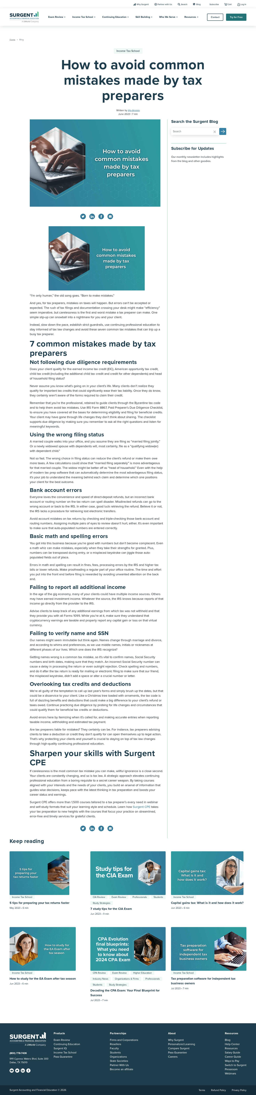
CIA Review (99, 897)
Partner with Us (165, 4)
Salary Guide (232, 1052)
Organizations (118, 1057)
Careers (172, 1057)
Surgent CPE (142, 807)
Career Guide (233, 1057)
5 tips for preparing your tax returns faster (39, 903)
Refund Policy (218, 1090)
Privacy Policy (239, 1090)
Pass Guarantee (63, 1057)
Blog (198, 4)
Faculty (114, 1048)
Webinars (230, 1073)
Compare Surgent (178, 1048)
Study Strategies (101, 903)
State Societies (119, 1061)
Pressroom (231, 1069)
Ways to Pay (232, 1061)
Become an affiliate (121, 1069)
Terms (202, 1090)
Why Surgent (143, 4)
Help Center (232, 1044)
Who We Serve (167, 17)
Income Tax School (82, 17)
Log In (243, 4)
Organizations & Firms (127, 978)
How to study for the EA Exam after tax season (43, 978)
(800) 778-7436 (18, 1053)
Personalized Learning (181, 1044)
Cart (230, 4)
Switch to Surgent (235, 1065)
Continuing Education (114, 17)
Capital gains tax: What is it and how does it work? (207, 903)
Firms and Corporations (124, 1040)
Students (158, 897)
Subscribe (214, 4)
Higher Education (142, 972)
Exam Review (55, 17)
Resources (190, 17)
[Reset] (215, 131)
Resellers (115, 1044)
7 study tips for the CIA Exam (111, 909)
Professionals (140, 897)
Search (184, 4)
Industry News (100, 978)
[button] (222, 131)
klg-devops (134, 110)
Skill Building (142, 17)
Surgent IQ (60, 1048)
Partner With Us (119, 1065)
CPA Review (99, 972)
